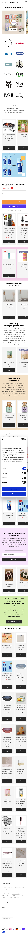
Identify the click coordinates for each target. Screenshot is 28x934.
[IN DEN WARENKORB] (9, 148)
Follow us (4, 912)
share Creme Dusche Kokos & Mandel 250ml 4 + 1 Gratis (13, 185)
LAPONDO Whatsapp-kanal (14, 621)
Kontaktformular (15, 894)
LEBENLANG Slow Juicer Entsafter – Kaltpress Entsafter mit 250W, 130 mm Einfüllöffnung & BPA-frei (9, 232)
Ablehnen (14, 493)
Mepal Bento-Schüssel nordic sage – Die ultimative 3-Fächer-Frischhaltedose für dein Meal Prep (21, 709)
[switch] (24, 473)
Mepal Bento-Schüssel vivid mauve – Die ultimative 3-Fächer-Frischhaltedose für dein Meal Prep (7, 741)
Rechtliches (5, 902)
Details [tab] (14, 443)
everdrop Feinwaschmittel (7, 800)
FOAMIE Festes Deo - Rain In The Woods (9, 265)
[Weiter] (25, 178)
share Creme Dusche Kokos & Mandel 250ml (9, 514)
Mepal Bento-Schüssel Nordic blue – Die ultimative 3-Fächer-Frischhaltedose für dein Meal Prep (21, 677)
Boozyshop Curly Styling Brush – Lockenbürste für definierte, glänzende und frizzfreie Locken (20, 831)
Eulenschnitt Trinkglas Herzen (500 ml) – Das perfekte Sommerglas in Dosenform (7, 772)
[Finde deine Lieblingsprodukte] (5, 2)
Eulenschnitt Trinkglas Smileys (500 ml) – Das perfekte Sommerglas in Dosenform (21, 740)
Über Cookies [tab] (22, 443)
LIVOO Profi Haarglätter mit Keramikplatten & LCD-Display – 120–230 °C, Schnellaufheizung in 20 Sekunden (7, 864)
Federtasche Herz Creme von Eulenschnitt (21, 861)
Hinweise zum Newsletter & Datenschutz (14, 550)
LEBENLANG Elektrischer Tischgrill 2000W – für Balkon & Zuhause (9, 136)
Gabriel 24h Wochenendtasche (9, 583)
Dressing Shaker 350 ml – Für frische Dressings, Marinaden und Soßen (21, 801)
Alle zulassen (14, 489)
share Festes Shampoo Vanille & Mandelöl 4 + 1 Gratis (7, 647)
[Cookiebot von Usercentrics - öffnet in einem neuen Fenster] (20, 439)
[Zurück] (2, 178)
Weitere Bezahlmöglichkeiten (14, 210)
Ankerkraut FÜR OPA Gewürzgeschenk (9, 416)
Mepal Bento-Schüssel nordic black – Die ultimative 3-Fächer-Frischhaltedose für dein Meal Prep (7, 709)
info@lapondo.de (9, 896)
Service (4, 907)
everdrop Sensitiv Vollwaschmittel (21, 770)
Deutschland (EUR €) (7, 918)
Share (3, 182)
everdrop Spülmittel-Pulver (9, 363)
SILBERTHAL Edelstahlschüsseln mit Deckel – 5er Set (7, 829)
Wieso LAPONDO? (6, 884)
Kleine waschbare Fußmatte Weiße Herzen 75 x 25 (9, 306)
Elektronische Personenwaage (20, 646)
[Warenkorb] (25, 2)
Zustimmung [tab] (5, 443)
